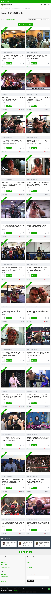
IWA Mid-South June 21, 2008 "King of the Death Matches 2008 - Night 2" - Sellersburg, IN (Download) (38, 481)
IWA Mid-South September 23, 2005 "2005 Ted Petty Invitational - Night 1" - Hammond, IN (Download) (12, 142)
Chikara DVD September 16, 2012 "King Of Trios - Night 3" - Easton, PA (44, 542)
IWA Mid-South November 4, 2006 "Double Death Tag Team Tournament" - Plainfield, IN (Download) (38, 311)
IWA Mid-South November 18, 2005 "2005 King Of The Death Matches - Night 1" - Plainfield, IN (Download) (13, 184)
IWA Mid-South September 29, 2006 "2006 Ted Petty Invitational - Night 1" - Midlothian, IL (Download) (12, 269)
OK (49, 588)
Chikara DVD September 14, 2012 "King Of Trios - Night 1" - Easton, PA (28, 542)
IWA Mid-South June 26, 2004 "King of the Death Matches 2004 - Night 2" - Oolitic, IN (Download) (37, 57)
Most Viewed (5, 538)
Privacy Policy (15, 590)
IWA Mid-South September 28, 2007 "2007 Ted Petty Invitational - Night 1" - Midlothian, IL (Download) (12, 396)
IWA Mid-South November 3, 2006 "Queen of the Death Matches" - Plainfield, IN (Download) (11, 311)
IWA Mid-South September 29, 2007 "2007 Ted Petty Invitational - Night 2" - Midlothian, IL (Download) (37, 396)
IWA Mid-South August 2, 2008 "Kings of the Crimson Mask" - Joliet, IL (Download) (38, 523)
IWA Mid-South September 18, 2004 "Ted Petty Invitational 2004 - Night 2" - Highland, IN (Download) (38, 99)
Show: (45, 19)
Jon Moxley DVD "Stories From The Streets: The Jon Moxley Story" (11, 542)
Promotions (6, 8)
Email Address (31, 575)
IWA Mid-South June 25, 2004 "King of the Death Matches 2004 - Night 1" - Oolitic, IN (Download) (12, 57)
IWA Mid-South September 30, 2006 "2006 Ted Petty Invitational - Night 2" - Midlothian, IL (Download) (37, 269)
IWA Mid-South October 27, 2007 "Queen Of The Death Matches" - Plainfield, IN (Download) (38, 439)
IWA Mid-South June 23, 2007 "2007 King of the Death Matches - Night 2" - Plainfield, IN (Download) (38, 354)
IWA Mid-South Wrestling (15, 8)
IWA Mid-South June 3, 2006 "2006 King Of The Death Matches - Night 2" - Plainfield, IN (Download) (37, 227)
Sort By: (30, 19)
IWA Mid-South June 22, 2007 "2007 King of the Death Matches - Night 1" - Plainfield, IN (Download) (13, 354)
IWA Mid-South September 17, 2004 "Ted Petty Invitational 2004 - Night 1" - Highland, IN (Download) (13, 99)
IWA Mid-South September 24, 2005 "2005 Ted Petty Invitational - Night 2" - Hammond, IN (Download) (37, 142)
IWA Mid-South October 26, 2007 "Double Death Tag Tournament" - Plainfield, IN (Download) (11, 439)
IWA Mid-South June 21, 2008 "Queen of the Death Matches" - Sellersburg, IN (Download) (13, 524)
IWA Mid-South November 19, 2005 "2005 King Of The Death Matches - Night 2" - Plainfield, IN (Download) (38, 184)
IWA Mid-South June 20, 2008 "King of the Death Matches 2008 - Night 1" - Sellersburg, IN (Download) (12, 481)
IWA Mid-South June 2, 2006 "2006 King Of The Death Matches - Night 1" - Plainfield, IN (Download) (13, 227)
